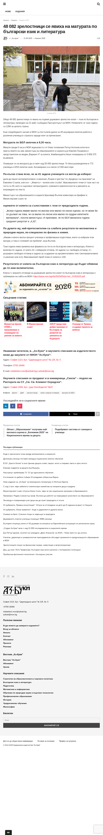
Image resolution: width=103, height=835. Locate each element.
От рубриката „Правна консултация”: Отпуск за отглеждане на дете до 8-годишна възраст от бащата (47, 505)
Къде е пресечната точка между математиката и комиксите (29, 454)
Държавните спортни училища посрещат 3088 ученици (27, 519)
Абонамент (8, 640)
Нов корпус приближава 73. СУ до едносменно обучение (28, 473)
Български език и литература (17, 682)
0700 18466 (19, 365)
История (7, 700)
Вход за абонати (11, 629)
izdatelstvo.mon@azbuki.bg (23, 371)
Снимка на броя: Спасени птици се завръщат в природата (29, 514)
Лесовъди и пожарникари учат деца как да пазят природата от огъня (33, 500)
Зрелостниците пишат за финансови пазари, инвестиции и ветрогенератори (37, 545)
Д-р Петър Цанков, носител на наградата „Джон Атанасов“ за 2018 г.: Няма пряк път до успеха (45, 533)
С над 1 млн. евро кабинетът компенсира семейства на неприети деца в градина (39, 486)
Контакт (7, 636)
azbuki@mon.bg (46, 371)
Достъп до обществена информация (18, 741)
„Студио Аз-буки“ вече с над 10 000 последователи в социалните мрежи (35, 528)
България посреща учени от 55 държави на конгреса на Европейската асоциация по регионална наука (49, 523)
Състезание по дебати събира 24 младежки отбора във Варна (30, 477)
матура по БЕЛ (68, 393)
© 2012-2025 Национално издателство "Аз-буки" (21, 745)
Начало (6, 20)
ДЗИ (22, 393)
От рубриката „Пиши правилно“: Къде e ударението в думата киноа (33, 510)
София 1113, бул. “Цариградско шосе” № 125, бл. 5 (35, 360)
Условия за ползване (45, 741)
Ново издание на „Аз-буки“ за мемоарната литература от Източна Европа (35, 482)
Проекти (7, 643)
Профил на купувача (67, 741)
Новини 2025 (24, 20)
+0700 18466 (8, 607)
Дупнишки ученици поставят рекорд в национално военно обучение (33, 459)
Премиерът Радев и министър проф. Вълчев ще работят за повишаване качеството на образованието (48, 496)
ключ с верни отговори (50, 393)
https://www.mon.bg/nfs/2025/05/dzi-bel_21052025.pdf (59, 276)
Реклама (7, 647)
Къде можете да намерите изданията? (21, 625)
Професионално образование (17, 696)
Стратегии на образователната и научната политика (28, 679)
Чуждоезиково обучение (15, 703)
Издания (20, 11)
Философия (9, 707)
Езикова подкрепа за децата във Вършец (21, 468)
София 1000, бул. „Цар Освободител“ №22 (31, 387)
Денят (14, 393)
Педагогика (8, 686)
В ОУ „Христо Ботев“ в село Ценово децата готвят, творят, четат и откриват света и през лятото (45, 463)
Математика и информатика (16, 689)
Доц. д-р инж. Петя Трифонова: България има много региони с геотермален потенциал (42, 550)
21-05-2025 (28, 38)
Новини (14, 20)
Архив (6, 667)
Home (8, 11)
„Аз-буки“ (15, 38)
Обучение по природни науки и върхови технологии (28, 693)
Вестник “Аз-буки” (12, 660)
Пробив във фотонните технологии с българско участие (27, 554)
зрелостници (32, 393)
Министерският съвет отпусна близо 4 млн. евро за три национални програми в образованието (45, 491)
